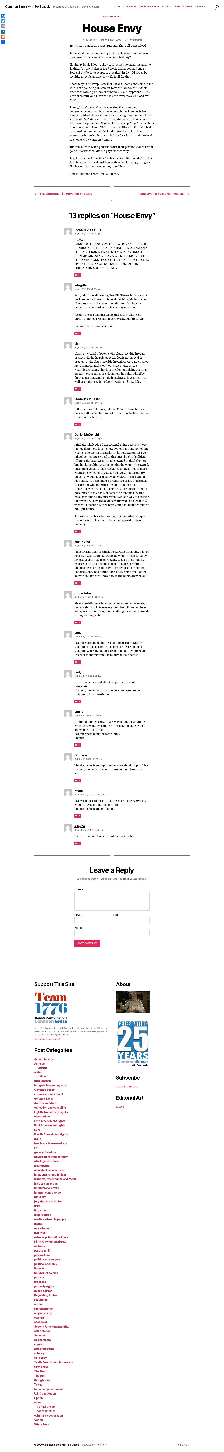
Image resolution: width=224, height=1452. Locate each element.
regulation (40, 1299)
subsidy (39, 1353)
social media (42, 1340)
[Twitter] (3, 21)
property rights (44, 1286)
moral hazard (42, 1228)
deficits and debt (45, 1103)
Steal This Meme (183, 6)
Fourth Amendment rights (51, 1134)
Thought (40, 1375)
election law (42, 1116)
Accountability (43, 1059)
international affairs (47, 1188)
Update (39, 1398)
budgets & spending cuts (50, 1085)
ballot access (42, 1080)
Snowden (40, 1335)
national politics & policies (51, 1237)
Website (78, 927)
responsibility (43, 1313)
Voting (38, 1420)
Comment (79, 889)
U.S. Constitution (45, 1393)
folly (37, 1130)
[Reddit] (3, 36)
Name (78, 915)
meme (38, 1223)
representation (43, 1308)
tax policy (40, 1357)
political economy (45, 1264)
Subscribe (200, 6)
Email (116, 915)
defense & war (43, 1098)
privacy (39, 1277)
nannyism (40, 1232)
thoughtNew (42, 1380)
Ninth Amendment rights (50, 1241)
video (38, 1402)
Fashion (42, 1067)
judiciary (40, 1197)
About (165, 6)
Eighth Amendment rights (51, 1112)
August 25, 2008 (113, 39)
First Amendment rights (49, 1125)
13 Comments (135, 39)
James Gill (120, 1107)
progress (40, 1282)
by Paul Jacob (46, 1406)
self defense (42, 1331)
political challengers (47, 1259)
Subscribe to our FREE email (127, 1087)
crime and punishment (48, 1094)
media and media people (50, 1219)
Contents (128, 6)
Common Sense (112, 17)
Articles (39, 1063)
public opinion (43, 1290)
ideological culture (46, 1161)
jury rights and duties (48, 1201)
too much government (48, 1389)
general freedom (45, 1152)
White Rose (41, 1424)
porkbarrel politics (46, 1273)
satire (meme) (46, 1411)
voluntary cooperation (48, 1415)
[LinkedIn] (3, 31)
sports (38, 1344)
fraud (37, 1139)
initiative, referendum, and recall (55, 1179)
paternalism (42, 1255)
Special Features (147, 6)
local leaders (42, 1214)
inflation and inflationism (50, 1174)
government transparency (51, 1156)
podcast (42, 1076)
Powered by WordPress (94, 1444)
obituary (39, 1246)
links (37, 1205)
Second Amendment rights (51, 1326)
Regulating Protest (46, 1295)
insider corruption (46, 1183)
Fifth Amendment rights (49, 1121)
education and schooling (50, 1107)
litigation (40, 1210)
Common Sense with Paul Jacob (27, 6)
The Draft (40, 1371)
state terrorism (44, 1348)
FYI (36, 1147)
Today (38, 1384)
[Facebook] (3, 16)
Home (117, 6)
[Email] (3, 26)
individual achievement (49, 1170)
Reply (77, 275)
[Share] (3, 42)
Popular (39, 1268)
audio (38, 1072)
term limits (41, 1366)
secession (41, 1322)
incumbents (41, 1165)
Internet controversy (47, 1192)
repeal (38, 1304)
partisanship (42, 1250)
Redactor (93, 39)
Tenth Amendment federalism (53, 1362)
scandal (39, 1317)
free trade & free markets (50, 1143)
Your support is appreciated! (47, 1039)
